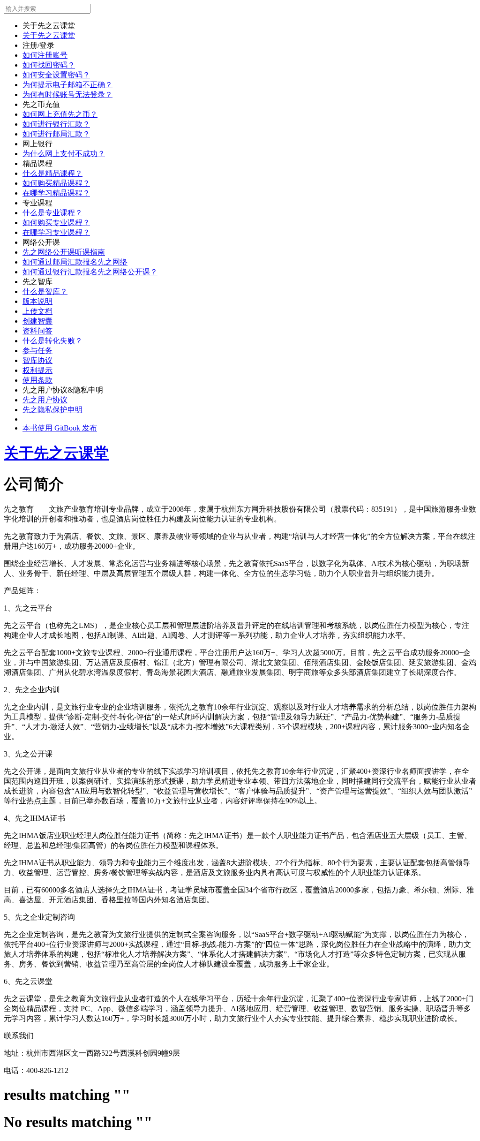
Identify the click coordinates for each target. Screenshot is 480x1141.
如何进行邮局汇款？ (56, 134)
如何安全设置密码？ (56, 75)
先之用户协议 (45, 400)
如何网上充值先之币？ (60, 114)
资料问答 (37, 331)
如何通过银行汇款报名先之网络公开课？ (90, 272)
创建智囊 (37, 321)
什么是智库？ (45, 291)
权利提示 (37, 370)
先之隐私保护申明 (52, 410)
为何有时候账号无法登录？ (67, 94)
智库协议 (37, 360)
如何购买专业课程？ (56, 223)
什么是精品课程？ (52, 173)
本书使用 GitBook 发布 (59, 428)
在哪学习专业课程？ (56, 232)
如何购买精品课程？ (56, 183)
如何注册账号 (45, 55)
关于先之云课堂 (48, 35)
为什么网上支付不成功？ (63, 154)
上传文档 (37, 311)
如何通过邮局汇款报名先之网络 (75, 262)
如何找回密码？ (48, 65)
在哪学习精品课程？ (56, 193)
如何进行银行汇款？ (56, 124)
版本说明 (37, 301)
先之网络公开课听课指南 (63, 252)
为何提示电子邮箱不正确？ (67, 85)
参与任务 (37, 351)
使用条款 (37, 380)
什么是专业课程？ (52, 213)
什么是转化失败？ (52, 341)
